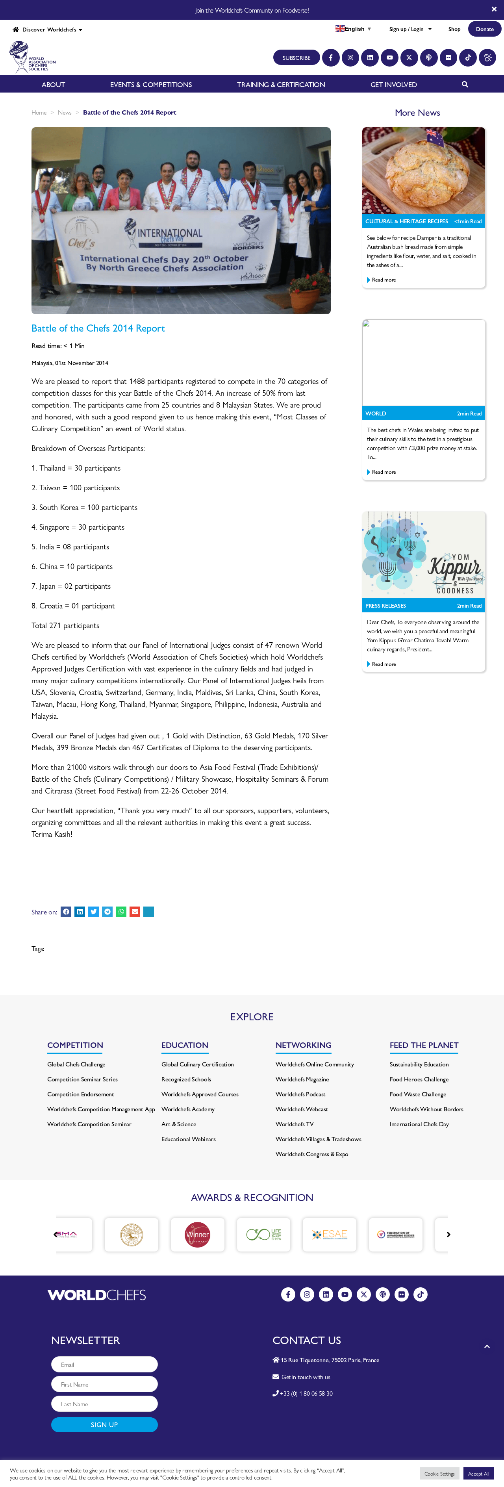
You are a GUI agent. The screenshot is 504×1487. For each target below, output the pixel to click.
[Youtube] (389, 58)
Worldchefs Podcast (301, 1093)
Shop (454, 29)
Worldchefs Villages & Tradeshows (318, 1138)
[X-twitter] (409, 58)
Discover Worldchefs (47, 29)
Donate (484, 29)
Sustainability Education (419, 1063)
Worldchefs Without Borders (426, 1108)
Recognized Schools (186, 1078)
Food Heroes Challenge (419, 1078)
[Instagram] (350, 58)
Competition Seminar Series (82, 1078)
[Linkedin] (370, 58)
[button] (66, 912)
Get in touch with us (304, 1376)
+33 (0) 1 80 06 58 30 (306, 1393)
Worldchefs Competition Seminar (89, 1123)
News (65, 112)
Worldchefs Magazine (302, 1078)
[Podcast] (429, 58)
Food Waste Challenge (418, 1093)
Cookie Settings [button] (439, 1473)
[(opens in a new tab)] (99, 1235)
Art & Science (178, 1123)
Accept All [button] (478, 1473)
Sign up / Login (406, 29)
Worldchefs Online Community (315, 1063)
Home (39, 112)
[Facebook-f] (331, 58)
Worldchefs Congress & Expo (312, 1153)
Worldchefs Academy (188, 1108)
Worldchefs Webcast (302, 1108)
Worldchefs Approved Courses (200, 1093)
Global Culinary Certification (197, 1063)
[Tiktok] (468, 58)
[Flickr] (449, 58)
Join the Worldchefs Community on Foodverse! (252, 10)
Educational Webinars (188, 1138)
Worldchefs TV (295, 1123)
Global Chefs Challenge (76, 1063)
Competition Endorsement (80, 1093)
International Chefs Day (419, 1123)
